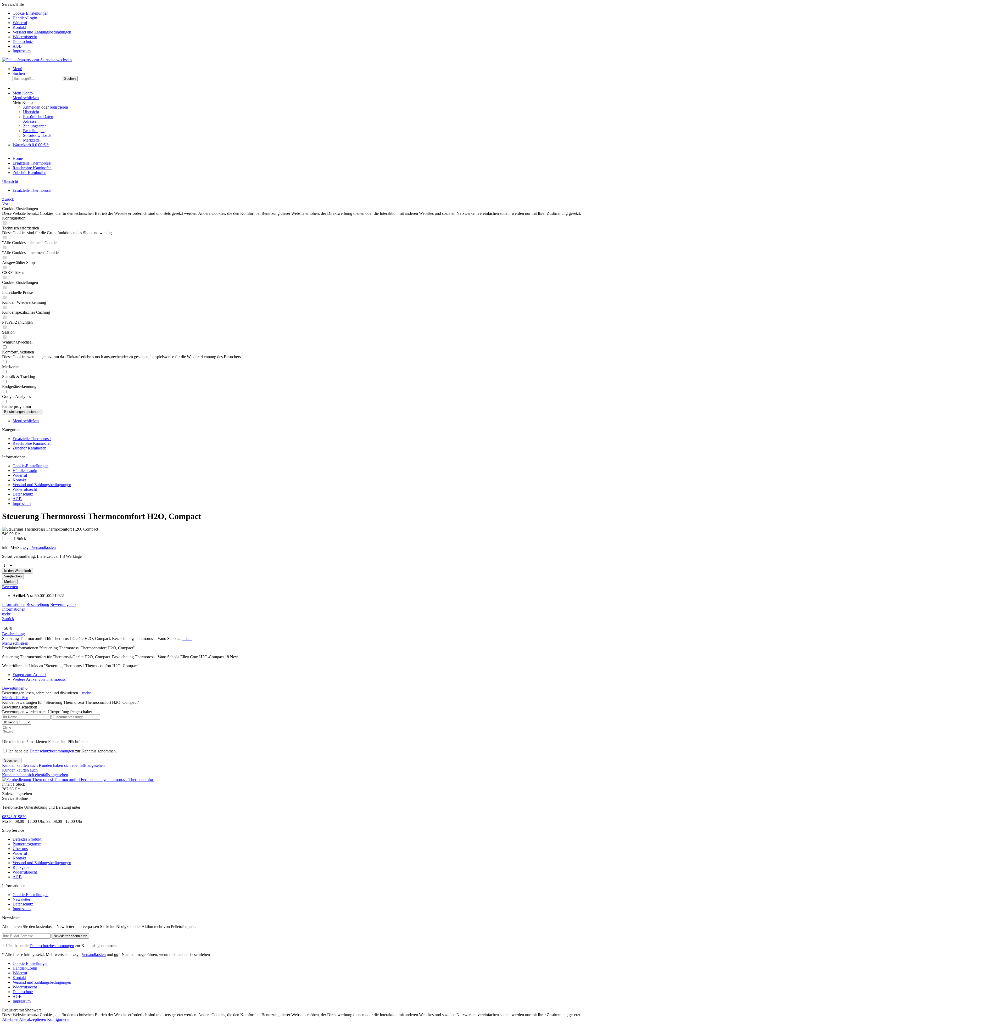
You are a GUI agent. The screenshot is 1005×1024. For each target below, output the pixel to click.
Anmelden (32, 107)
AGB (17, 46)
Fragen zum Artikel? (29, 674)
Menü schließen (26, 97)
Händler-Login (25, 18)
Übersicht (31, 112)
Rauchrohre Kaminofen (32, 443)
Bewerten (10, 586)
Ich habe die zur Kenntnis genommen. (62, 751)
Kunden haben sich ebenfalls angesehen (72, 765)
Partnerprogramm (27, 844)
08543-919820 (14, 816)
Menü (17, 68)
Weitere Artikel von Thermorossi (39, 679)
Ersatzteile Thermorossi (32, 438)
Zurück (8, 618)
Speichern (11, 760)
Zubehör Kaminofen (29, 448)
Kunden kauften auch (20, 765)
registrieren (59, 107)
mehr (6, 614)
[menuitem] (508, 13)
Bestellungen (33, 130)
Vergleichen (13, 576)
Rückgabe (21, 867)
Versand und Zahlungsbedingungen (42, 32)
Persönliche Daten (38, 116)
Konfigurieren (58, 1019)
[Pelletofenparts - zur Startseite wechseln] (37, 60)
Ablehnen (10, 1019)
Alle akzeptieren (33, 1019)
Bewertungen (63, 604)
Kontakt (19, 27)
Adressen (30, 121)
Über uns (20, 848)
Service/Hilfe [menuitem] (36, 27)
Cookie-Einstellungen (30, 13)
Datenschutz (23, 41)
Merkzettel (32, 140)
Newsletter (21, 899)
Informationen (13, 604)
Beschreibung (37, 604)
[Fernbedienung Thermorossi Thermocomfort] (41, 779)
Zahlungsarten (35, 126)
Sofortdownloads (37, 135)
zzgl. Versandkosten (39, 547)
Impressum (22, 51)
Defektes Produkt (27, 839)
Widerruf (20, 22)
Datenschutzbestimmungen (52, 751)
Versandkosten (94, 954)
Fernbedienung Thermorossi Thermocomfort (117, 779)
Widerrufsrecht (25, 37)
